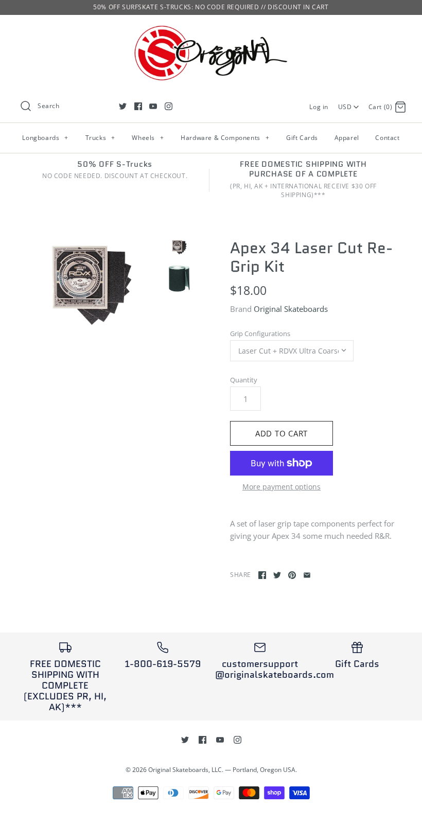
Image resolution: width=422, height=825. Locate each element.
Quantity (243, 379)
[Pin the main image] (292, 575)
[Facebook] (138, 106)
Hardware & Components (225, 137)
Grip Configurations (260, 333)
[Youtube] (153, 106)
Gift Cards (302, 137)
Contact (387, 137)
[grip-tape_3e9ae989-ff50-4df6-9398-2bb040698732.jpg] (179, 277)
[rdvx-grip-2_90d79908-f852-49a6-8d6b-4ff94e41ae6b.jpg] (91, 285)
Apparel (347, 137)
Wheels (148, 137)
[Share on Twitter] (277, 575)
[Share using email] (307, 575)
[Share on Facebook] (262, 575)
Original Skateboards (291, 309)
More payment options (281, 487)
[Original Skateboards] (211, 31)
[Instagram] (168, 106)
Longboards (45, 137)
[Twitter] (123, 106)
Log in (318, 106)
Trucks (100, 137)
